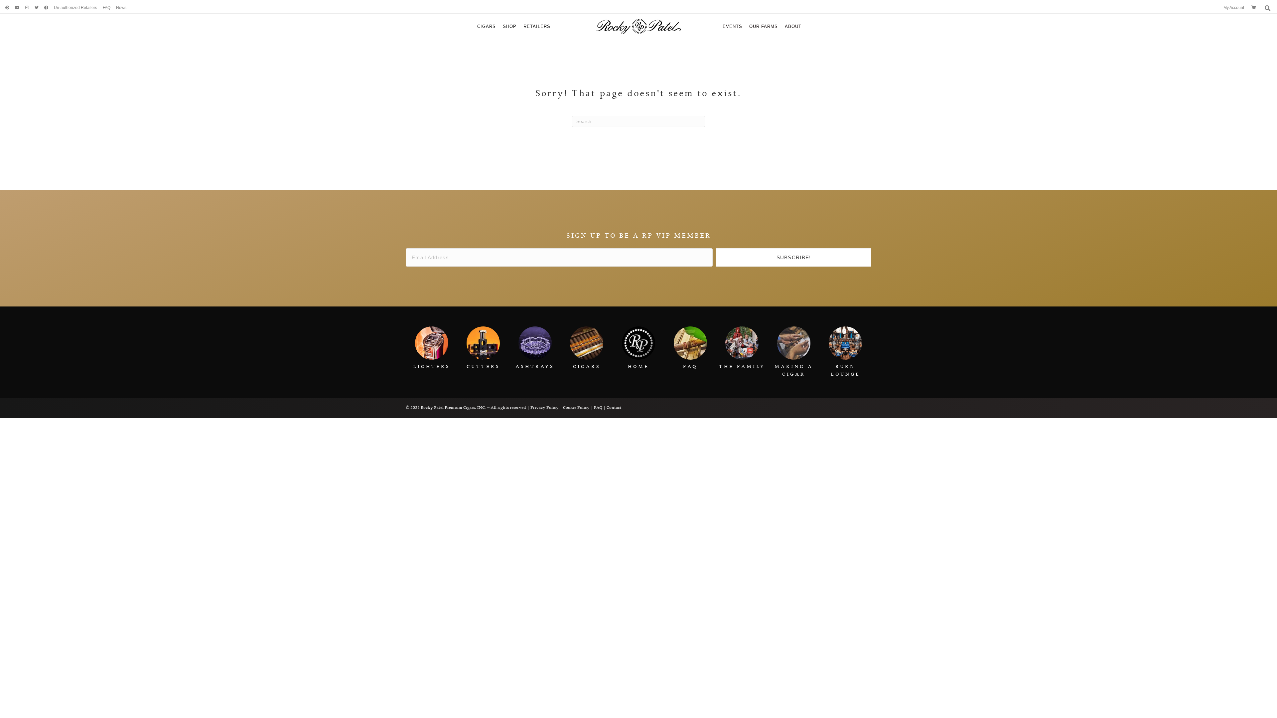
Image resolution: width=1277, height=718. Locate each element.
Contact (614, 407)
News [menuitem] (121, 7)
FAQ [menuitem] (106, 7)
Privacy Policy (544, 407)
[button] (793, 257)
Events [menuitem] (732, 26)
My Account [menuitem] (1233, 7)
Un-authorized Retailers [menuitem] (75, 7)
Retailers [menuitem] (536, 26)
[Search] (1266, 8)
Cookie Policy (576, 407)
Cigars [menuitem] (486, 26)
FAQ (598, 407)
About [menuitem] (793, 26)
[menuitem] (5, 8)
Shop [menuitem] (509, 26)
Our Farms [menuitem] (763, 26)
